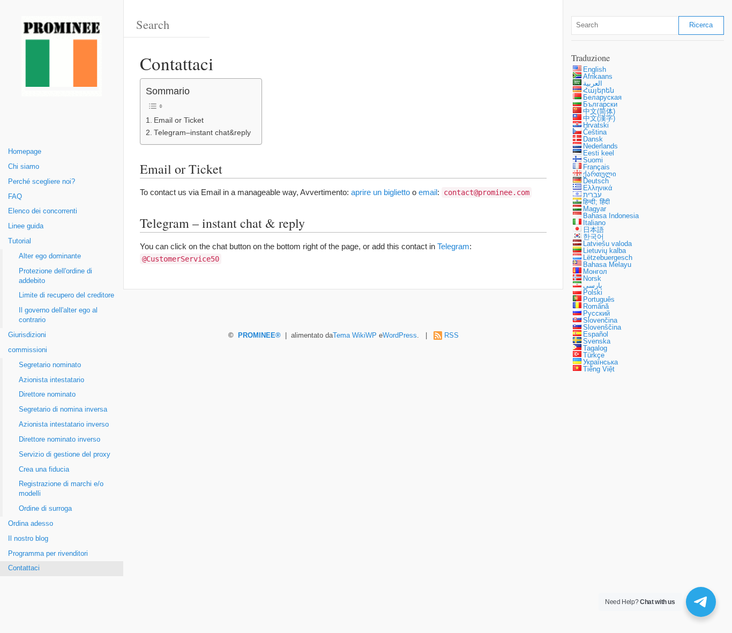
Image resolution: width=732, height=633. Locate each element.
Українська (600, 362)
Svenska (596, 341)
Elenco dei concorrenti (42, 211)
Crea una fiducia (44, 469)
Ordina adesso (30, 523)
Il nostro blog (28, 538)
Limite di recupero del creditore (66, 295)
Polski (592, 292)
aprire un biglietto (380, 192)
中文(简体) (599, 111)
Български (600, 104)
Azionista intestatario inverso (64, 424)
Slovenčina (600, 320)
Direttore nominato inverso (59, 439)
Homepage (24, 151)
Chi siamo (23, 166)
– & (202, 133)
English (594, 69)
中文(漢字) (599, 118)
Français (596, 167)
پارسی (592, 285)
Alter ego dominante (50, 256)
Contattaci (24, 568)
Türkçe (593, 355)
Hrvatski (596, 125)
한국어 (593, 237)
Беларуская (602, 97)
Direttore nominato (47, 394)
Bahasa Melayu (607, 265)
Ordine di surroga (45, 508)
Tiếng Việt (599, 369)
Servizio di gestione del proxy (64, 454)
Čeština (595, 132)
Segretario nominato (50, 365)
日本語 (593, 230)
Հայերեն (598, 90)
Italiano (594, 223)
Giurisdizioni (27, 335)
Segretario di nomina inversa (63, 409)
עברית (592, 195)
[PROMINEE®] (61, 60)
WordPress (400, 335)
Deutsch (596, 181)
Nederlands (600, 146)
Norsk (592, 278)
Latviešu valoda (607, 244)
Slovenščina (602, 327)
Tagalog (595, 348)
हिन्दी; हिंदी (596, 202)
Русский (596, 313)
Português (599, 299)
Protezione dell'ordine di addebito (55, 276)
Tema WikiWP (355, 335)
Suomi (593, 160)
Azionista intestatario (51, 380)
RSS (451, 335)
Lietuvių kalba (604, 251)
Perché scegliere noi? (41, 181)
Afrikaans (598, 76)
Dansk (593, 139)
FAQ (15, 196)
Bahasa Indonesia (611, 216)
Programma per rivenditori (48, 553)
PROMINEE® (259, 335)
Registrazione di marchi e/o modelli (61, 488)
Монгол (595, 271)
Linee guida (25, 226)
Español (595, 334)
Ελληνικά (598, 188)
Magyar (594, 209)
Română (596, 306)
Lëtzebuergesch (607, 258)
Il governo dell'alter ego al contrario (58, 315)
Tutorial (19, 241)
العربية (592, 83)
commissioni (27, 350)
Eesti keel (598, 153)
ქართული (599, 174)
